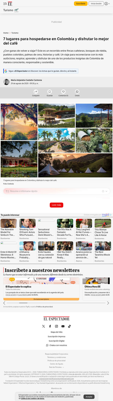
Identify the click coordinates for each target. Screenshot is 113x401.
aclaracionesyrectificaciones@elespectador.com (56, 379)
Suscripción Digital (56, 341)
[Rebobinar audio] (98, 211)
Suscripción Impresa (56, 336)
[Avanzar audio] (102, 211)
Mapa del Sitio (56, 332)
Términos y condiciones (56, 357)
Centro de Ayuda (56, 364)
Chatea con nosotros (58, 345)
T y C (27, 307)
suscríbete (101, 295)
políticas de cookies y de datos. (33, 398)
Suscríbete (80, 3)
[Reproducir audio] (7, 207)
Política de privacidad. (44, 307)
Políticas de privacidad (56, 361)
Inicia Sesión (96, 3)
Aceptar (89, 396)
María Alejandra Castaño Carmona (26, 80)
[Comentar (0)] (63, 91)
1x (107, 211)
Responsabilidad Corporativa (56, 354)
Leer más (56, 205)
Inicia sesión (17, 295)
